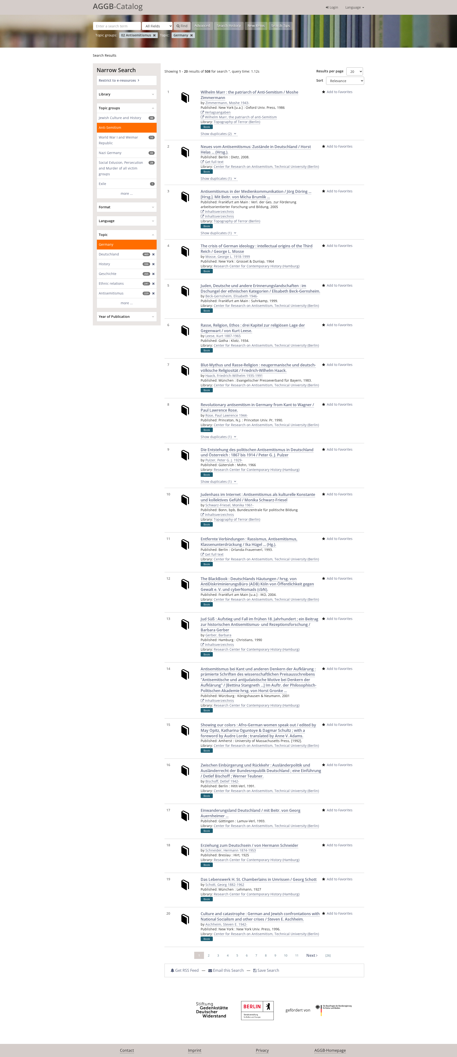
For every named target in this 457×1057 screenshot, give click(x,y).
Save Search (268, 970)
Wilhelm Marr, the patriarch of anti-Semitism (240, 117)
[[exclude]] (152, 254)
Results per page (329, 71)
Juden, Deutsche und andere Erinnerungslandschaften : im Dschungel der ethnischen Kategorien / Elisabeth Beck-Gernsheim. (260, 288)
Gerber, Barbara (218, 635)
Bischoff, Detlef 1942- (222, 781)
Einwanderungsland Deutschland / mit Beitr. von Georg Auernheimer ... (250, 813)
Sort (319, 80)
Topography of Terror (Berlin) (237, 122)
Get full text (214, 162)
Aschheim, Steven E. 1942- (226, 924)
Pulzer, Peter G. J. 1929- (224, 460)
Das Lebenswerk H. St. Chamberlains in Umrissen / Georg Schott (259, 879)
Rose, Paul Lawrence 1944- (226, 415)
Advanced (202, 25)
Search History (229, 25)
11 (296, 955)
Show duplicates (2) (217, 133)
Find (184, 26)
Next (311, 955)
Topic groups (109, 108)
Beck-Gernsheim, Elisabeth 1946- (231, 296)
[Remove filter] (154, 35)
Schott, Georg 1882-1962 (224, 884)
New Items (256, 25)
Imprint (194, 1050)
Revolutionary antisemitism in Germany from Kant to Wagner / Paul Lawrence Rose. (257, 407)
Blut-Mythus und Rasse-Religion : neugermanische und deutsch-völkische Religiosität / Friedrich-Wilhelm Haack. (258, 367)
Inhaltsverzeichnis (219, 211)
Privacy (262, 1050)
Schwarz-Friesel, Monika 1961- (229, 505)
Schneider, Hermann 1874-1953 (230, 850)
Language (353, 7)
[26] (328, 955)
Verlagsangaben (217, 112)
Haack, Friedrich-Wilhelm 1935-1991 (234, 375)
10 (285, 955)
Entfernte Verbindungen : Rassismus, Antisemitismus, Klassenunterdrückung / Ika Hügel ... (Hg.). (249, 541)
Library (104, 94)
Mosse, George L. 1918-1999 (227, 256)
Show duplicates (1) (217, 178)
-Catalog (118, 6)
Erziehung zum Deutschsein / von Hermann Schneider (249, 845)
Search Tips (280, 25)
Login (333, 7)
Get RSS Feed (186, 970)
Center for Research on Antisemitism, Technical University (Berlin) (266, 166)
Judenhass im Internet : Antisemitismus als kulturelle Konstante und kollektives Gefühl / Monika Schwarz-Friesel (258, 497)
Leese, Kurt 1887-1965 (223, 336)
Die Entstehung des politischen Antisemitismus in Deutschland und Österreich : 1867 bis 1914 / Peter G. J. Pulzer (257, 452)
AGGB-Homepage (330, 1050)
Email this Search (228, 970)
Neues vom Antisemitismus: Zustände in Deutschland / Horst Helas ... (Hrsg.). (256, 149)
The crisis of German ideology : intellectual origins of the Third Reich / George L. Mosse (257, 248)
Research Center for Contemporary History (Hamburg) (256, 266)
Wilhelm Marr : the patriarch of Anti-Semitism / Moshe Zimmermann (249, 95)
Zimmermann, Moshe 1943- (227, 102)
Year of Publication (114, 316)
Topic (103, 234)
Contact (127, 1050)
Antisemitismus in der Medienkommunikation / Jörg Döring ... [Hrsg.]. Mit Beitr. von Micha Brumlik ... (256, 194)
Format (104, 207)
